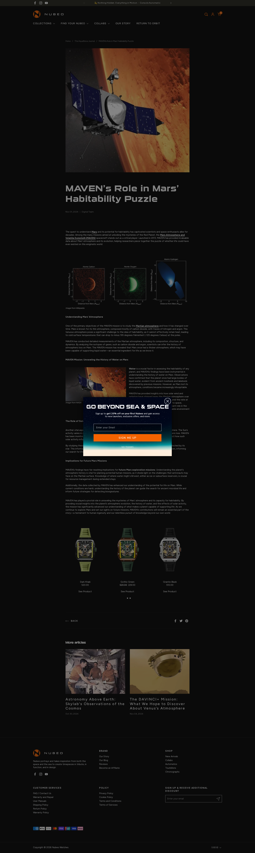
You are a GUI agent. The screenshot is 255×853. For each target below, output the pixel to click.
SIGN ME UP (127, 438)
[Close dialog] (168, 401)
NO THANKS (128, 447)
